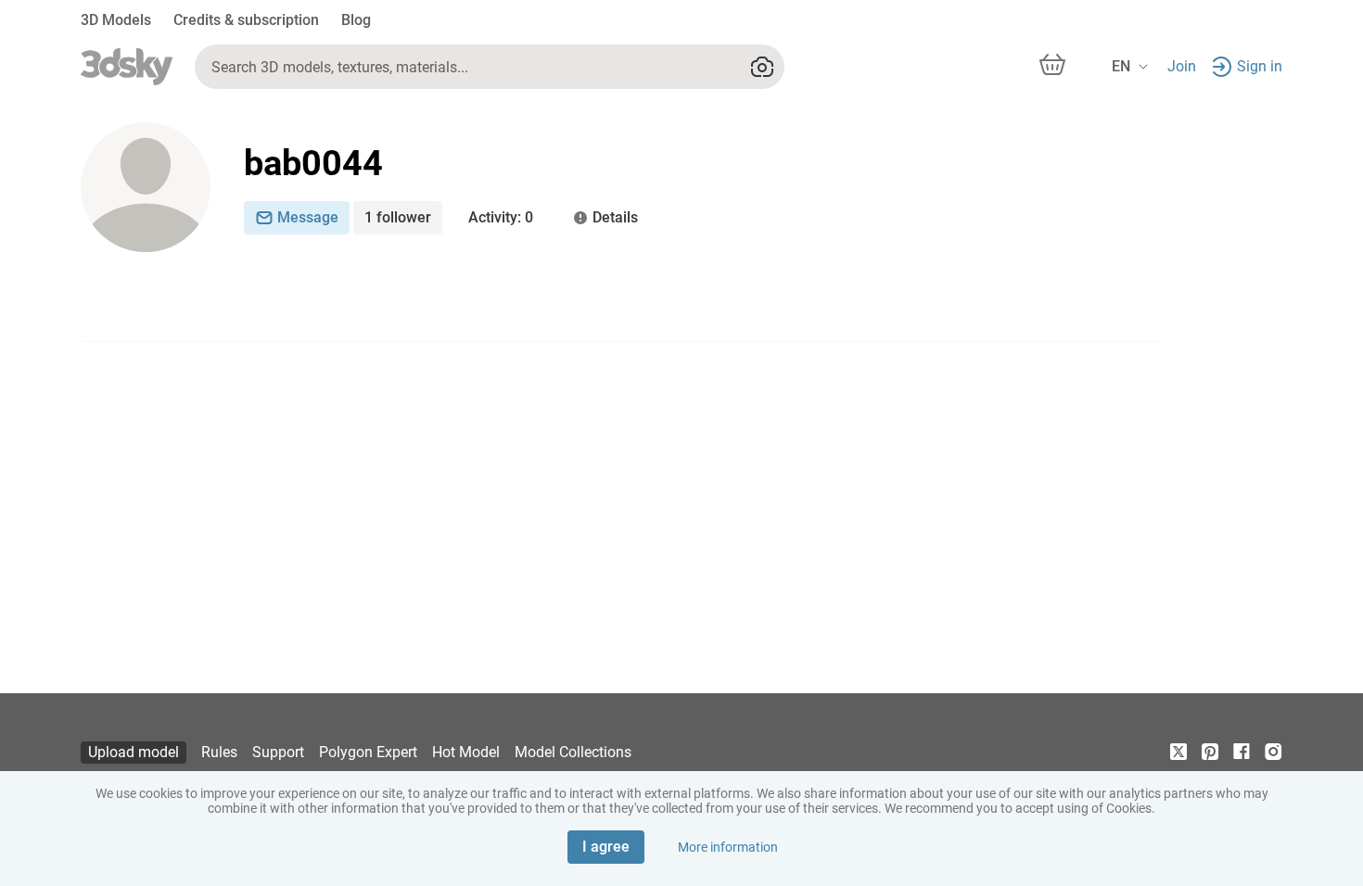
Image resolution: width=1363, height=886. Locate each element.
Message (307, 217)
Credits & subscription (246, 20)
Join (1181, 66)
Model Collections (573, 752)
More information (728, 847)
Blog (356, 20)
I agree (606, 846)
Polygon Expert (368, 752)
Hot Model (466, 752)
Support (278, 752)
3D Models (116, 20)
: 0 (500, 217)
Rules (219, 752)
